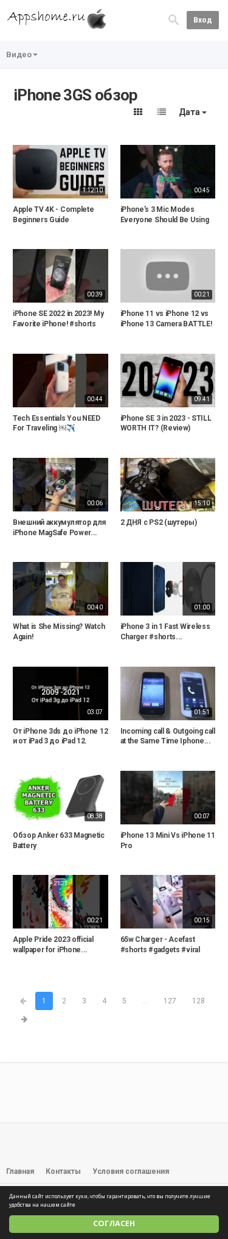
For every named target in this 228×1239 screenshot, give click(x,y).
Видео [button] (19, 54)
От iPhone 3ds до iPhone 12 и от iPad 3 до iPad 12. (60, 736)
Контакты (63, 1171)
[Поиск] (174, 19)
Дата (190, 112)
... (145, 1001)
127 (170, 1001)
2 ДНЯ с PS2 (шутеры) (158, 522)
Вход (202, 20)
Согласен (114, 1223)
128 (198, 1001)
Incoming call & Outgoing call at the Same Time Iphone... (167, 736)
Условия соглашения (130, 1171)
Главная (20, 1171)
